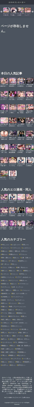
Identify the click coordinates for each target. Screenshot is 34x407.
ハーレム (25, 290)
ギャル (14, 274)
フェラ (5, 248)
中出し (5, 244)
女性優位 (19, 349)
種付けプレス (14, 316)
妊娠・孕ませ (22, 267)
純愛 (28, 336)
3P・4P (5, 264)
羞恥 (16, 290)
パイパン (5, 329)
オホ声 (5, 365)
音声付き (21, 365)
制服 (4, 251)
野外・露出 (6, 257)
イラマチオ (23, 283)
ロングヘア (16, 358)
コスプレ (6, 287)
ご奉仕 (12, 339)
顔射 (24, 316)
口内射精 (6, 296)
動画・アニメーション (18, 306)
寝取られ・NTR (23, 339)
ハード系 (27, 358)
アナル (23, 254)
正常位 (23, 274)
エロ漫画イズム (11, 397)
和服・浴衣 (23, 332)
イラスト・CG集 (8, 267)
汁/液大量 (24, 329)
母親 (18, 362)
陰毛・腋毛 (6, 319)
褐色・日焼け (18, 319)
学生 (14, 264)
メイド (15, 329)
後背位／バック (8, 277)
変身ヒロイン (17, 326)
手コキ (19, 309)
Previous (1, 12)
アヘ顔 (13, 261)
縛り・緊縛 (6, 290)
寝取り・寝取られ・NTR (18, 251)
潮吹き (23, 280)
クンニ (13, 303)
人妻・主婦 (26, 257)
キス (4, 316)
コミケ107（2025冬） (19, 323)
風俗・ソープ (18, 336)
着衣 (4, 270)
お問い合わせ (26, 397)
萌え (21, 303)
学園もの (14, 254)
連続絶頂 (6, 293)
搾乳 (4, 332)
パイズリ (15, 248)
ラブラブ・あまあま (23, 277)
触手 (4, 339)
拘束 (4, 261)
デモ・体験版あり (20, 342)
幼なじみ (21, 355)
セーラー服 (6, 336)
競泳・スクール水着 (19, 293)
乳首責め (5, 326)
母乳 (12, 345)
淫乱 (4, 362)
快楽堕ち (23, 261)
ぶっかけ (26, 248)
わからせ (13, 332)
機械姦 (5, 345)
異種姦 (12, 355)
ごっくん (5, 358)
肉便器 (5, 283)
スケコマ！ (19, 397)
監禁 (4, 303)
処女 (16, 257)
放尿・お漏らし (7, 349)
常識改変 (27, 362)
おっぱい (15, 244)
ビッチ (5, 274)
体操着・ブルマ (8, 300)
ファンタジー (17, 296)
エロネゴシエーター (17, 2)
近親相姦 (22, 352)
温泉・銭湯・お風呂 (9, 352)
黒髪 (4, 309)
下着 (4, 355)
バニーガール (7, 342)
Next (33, 12)
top (5, 397)
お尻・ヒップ (17, 287)
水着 (4, 280)
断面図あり (21, 313)
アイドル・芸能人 (8, 313)
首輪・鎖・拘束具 (24, 345)
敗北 (12, 365)
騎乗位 (27, 270)
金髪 (11, 309)
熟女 (12, 270)
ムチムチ (20, 300)
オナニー (14, 280)
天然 (11, 362)
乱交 (14, 283)
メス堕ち (5, 323)
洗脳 (4, 306)
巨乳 (25, 244)
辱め (4, 254)
